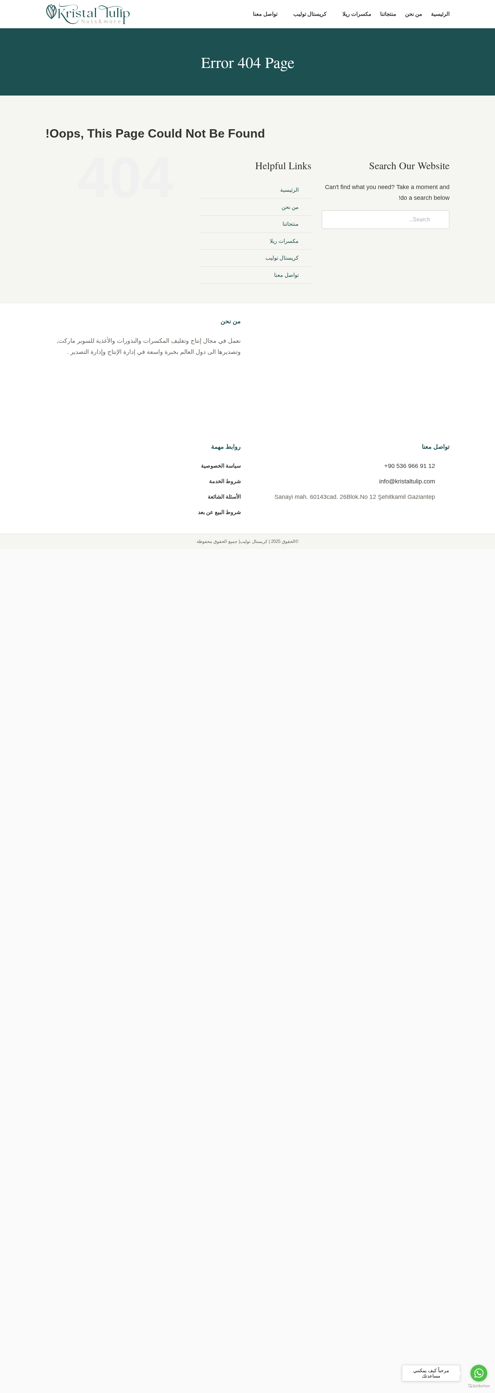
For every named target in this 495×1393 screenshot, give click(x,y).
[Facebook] (367, 856)
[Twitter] (346, 856)
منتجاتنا (291, 224)
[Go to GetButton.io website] (479, 1386)
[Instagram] (357, 856)
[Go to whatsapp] (478, 1373)
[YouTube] (336, 856)
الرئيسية (289, 190)
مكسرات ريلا (284, 241)
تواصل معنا (286, 275)
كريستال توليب (282, 258)
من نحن (290, 207)
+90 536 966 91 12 (409, 892)
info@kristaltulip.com (407, 907)
